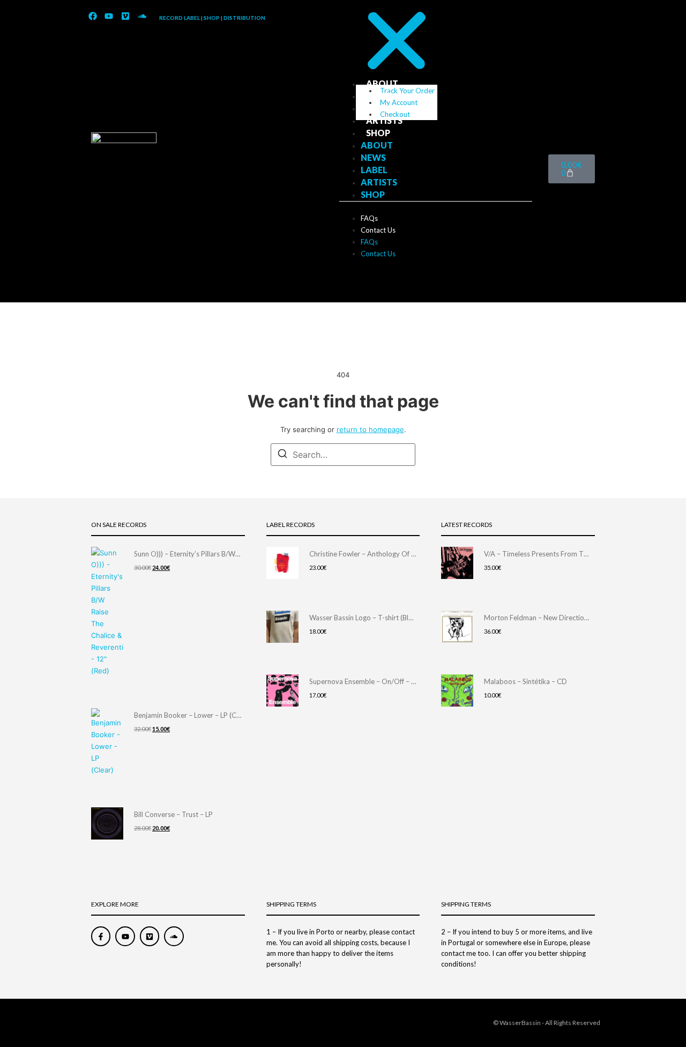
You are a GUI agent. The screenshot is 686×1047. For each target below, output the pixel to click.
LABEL (379, 108)
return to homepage (370, 429)
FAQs (369, 218)
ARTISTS (384, 120)
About (382, 83)
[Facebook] (93, 17)
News (378, 96)
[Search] (282, 455)
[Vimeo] (125, 17)
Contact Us (378, 230)
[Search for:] (343, 454)
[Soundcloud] (142, 17)
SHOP (378, 133)
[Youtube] (109, 17)
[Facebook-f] (100, 936)
